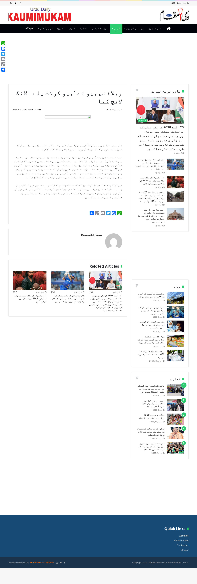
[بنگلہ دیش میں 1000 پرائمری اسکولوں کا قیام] (175, 419)
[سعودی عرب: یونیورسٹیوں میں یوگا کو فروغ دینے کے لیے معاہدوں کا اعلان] (175, 448)
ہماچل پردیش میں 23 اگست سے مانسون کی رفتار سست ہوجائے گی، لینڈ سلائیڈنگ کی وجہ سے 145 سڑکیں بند (152, 197)
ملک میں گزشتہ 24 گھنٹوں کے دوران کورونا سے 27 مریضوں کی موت (152, 324)
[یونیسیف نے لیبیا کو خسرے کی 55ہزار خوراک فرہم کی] (175, 298)
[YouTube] (10, 3)
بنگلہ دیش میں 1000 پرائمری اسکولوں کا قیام (152, 416)
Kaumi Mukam (91, 235)
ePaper (30, 28)
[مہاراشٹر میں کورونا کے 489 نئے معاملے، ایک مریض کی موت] (175, 355)
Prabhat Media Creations (42, 562)
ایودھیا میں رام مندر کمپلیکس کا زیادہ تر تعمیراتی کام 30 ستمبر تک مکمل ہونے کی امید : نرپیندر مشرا (151, 215)
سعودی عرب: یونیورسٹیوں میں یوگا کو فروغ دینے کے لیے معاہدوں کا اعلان (152, 446)
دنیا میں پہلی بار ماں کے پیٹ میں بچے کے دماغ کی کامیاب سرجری (152, 310)
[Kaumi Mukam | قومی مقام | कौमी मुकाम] (98, 14)
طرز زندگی (46, 28)
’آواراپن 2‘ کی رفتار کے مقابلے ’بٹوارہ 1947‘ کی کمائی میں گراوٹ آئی (30, 298)
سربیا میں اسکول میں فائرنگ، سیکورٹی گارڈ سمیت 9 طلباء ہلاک (153, 403)
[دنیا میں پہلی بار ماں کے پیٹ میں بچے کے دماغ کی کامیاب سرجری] (175, 312)
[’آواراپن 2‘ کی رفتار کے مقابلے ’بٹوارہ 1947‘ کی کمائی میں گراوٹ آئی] (29, 280)
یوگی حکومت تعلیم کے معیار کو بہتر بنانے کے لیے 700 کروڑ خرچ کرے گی (151, 431)
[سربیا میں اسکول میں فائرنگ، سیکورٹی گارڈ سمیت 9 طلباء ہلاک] (175, 405)
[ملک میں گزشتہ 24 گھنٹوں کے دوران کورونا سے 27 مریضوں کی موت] (175, 326)
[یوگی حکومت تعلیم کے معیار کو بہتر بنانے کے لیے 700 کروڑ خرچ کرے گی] (175, 433)
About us (184, 535)
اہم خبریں (154, 28)
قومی (117, 28)
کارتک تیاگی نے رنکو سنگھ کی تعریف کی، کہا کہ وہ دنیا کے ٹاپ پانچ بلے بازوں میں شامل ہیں (68, 298)
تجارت (83, 28)
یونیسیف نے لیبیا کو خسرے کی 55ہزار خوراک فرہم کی (151, 295)
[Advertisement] (98, 61)
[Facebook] (20, 3)
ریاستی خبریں (135, 28)
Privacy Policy (181, 540)
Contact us (183, 545)
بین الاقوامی (100, 28)
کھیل (72, 28)
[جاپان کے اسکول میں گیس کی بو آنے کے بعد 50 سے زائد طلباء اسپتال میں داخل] (175, 390)
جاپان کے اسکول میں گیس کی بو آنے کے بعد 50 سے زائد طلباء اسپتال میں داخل (151, 388)
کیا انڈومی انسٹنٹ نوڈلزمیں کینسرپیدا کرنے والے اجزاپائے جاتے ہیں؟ (151, 339)
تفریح (61, 28)
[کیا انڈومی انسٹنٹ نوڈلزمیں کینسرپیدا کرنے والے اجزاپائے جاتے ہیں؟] (175, 341)
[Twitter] (15, 3)
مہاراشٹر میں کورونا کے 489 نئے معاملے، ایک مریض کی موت (151, 354)
